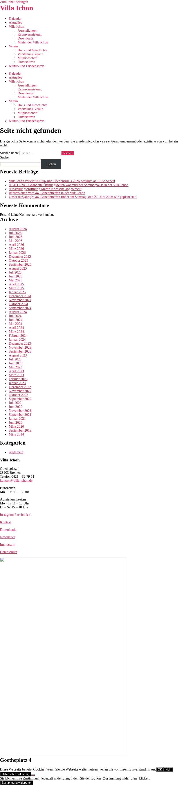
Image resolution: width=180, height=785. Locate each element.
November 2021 (20, 410)
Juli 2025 (15, 272)
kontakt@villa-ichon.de (16, 480)
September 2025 (20, 264)
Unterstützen (26, 62)
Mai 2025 (15, 280)
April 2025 (16, 284)
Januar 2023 (17, 383)
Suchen (5, 157)
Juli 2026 (15, 233)
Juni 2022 (15, 407)
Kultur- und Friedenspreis (26, 66)
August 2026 (18, 229)
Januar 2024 (17, 339)
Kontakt (5, 522)
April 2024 (16, 327)
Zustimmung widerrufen (16, 782)
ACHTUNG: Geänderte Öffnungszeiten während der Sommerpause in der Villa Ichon (68, 185)
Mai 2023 (15, 367)
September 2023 (20, 351)
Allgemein (16, 452)
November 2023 (20, 347)
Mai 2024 (15, 324)
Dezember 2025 (20, 256)
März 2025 (16, 288)
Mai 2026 (15, 241)
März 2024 (16, 331)
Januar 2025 (17, 292)
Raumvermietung (29, 34)
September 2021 (20, 414)
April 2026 (16, 245)
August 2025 (18, 268)
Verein (13, 46)
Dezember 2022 (20, 387)
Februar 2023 (18, 379)
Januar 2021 (17, 418)
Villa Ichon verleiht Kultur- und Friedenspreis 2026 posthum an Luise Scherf (62, 181)
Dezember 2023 (20, 343)
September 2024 (20, 308)
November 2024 (20, 300)
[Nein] (33, 775)
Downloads (26, 38)
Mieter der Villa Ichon (33, 42)
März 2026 (16, 248)
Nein (168, 769)
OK (160, 769)
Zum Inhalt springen (14, 2)
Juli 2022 (15, 403)
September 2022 (20, 399)
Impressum (7, 544)
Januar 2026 (17, 252)
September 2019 (20, 430)
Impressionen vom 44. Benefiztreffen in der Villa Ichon (47, 193)
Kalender (15, 18)
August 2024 (18, 312)
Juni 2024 (15, 320)
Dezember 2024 (20, 296)
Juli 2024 (15, 316)
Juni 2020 (15, 422)
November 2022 (20, 391)
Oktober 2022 (18, 395)
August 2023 (18, 355)
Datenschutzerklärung (15, 774)
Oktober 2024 (18, 304)
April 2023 (16, 371)
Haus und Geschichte (32, 50)
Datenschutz (8, 552)
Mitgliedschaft (27, 58)
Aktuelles (15, 22)
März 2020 (16, 426)
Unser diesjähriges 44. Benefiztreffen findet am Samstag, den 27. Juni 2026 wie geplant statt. (73, 197)
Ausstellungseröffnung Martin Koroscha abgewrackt (45, 189)
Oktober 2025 (18, 260)
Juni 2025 (15, 276)
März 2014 (16, 434)
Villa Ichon (16, 8)
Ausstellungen (27, 30)
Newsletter (7, 537)
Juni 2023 (15, 363)
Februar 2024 (18, 335)
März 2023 (16, 375)
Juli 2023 (15, 359)
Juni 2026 (15, 237)
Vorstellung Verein (30, 54)
